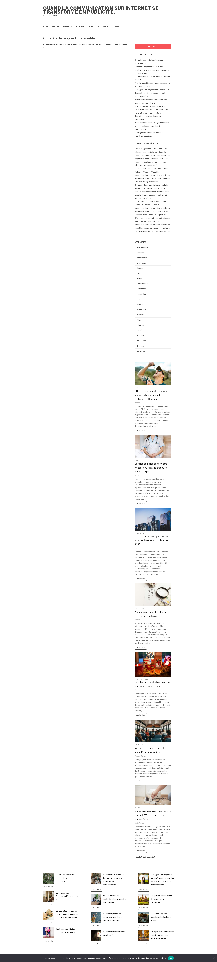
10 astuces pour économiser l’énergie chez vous (67, 896)
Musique (140, 325)
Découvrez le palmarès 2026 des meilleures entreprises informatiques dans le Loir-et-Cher (152, 70)
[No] (214, 958)
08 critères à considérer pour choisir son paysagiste (66, 878)
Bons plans (80, 26)
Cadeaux (140, 268)
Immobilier (141, 294)
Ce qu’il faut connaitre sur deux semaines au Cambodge (161, 899)
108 (141, 857)
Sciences (141, 335)
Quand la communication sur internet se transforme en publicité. (101, 10)
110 (148, 857)
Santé (105, 26)
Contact (115, 26)
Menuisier (141, 315)
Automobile (142, 258)
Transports (141, 341)
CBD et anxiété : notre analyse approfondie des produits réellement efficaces (151, 395)
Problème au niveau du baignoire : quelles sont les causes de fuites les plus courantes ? (152, 162)
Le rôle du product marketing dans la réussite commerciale (114, 899)
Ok (171, 958)
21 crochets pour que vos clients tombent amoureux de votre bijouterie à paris (67, 914)
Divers (139, 273)
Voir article (96, 890)
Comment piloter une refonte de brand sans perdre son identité (112, 917)
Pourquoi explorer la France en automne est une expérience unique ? (162, 935)
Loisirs (140, 299)
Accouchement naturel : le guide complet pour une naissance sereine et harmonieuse (152, 126)
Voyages (141, 351)
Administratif (142, 247)
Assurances (142, 252)
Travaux (140, 346)
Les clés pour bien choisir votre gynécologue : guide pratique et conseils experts (152, 467)
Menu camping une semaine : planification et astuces (161, 917)
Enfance (140, 278)
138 (154, 857)
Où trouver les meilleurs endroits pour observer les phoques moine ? (153, 231)
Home (45, 26)
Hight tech (94, 26)
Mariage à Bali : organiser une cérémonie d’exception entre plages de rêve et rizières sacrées (152, 93)
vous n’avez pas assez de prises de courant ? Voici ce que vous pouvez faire (153, 815)
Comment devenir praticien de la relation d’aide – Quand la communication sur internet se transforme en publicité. (152, 188)
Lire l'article (140, 430)
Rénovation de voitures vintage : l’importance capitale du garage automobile (148, 116)
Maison (55, 26)
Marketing (67, 26)
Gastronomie (142, 284)
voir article (48, 887)
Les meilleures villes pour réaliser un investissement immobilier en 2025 (152, 540)
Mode (139, 320)
